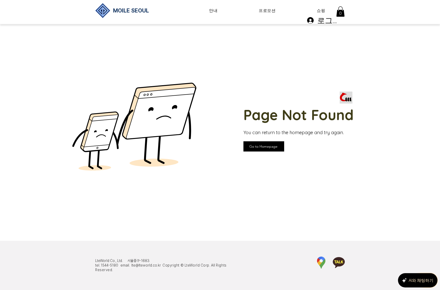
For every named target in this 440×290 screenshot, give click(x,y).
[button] (213, 11)
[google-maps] (321, 263)
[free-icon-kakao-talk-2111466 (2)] (339, 263)
